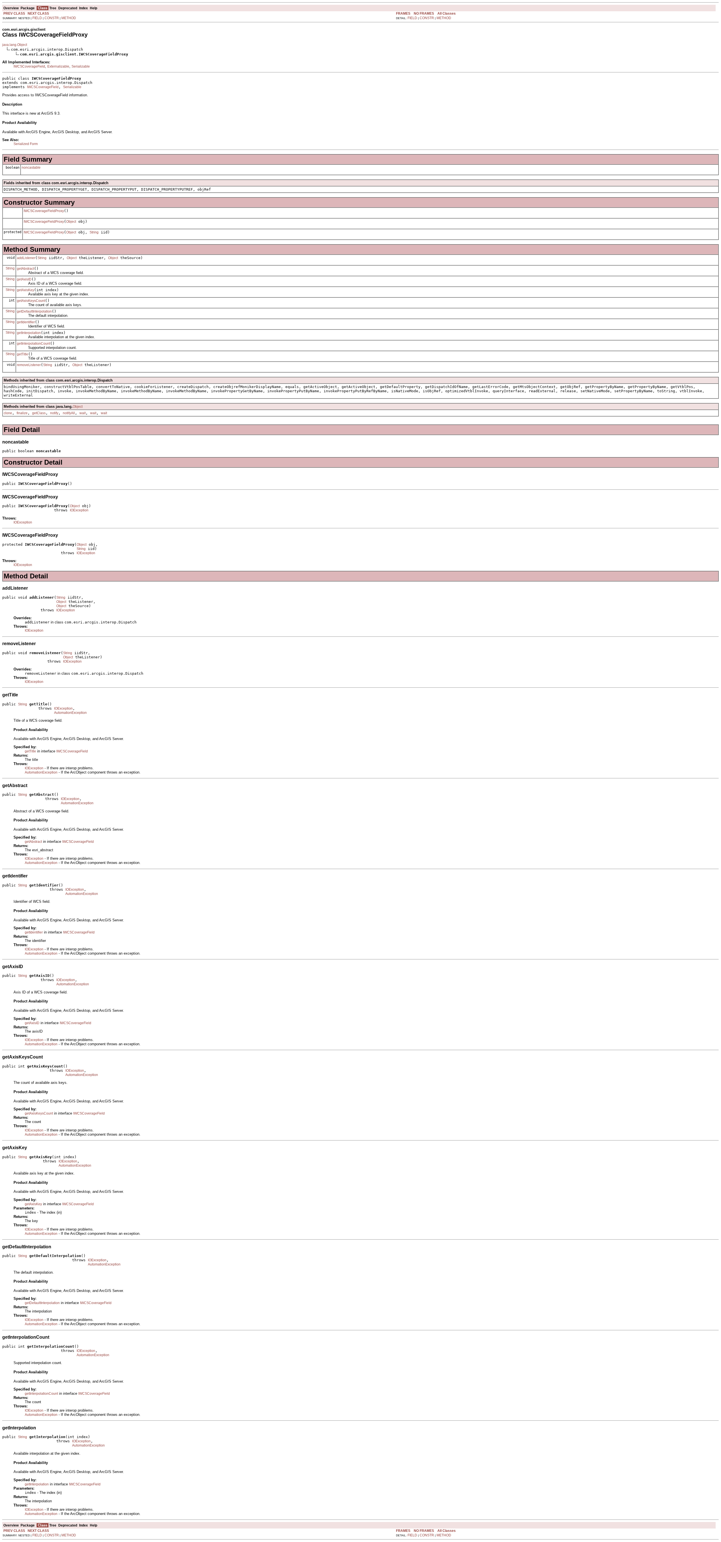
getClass (39, 413)
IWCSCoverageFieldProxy (44, 211)
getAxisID (24, 279)
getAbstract (25, 269)
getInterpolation (29, 333)
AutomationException (70, 713)
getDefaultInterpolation (34, 311)
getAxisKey (25, 290)
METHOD (68, 18)
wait (82, 413)
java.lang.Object (14, 45)
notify (54, 413)
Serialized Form (26, 144)
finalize (22, 413)
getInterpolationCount (33, 344)
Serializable (81, 66)
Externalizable (58, 66)
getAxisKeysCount (31, 301)
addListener (26, 258)
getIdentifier (26, 322)
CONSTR (51, 18)
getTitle (22, 354)
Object (71, 222)
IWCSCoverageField (29, 66)
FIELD (37, 18)
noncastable (31, 168)
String (94, 232)
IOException (79, 510)
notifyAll (69, 413)
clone (8, 413)
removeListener (29, 365)
